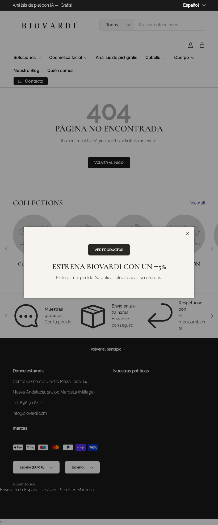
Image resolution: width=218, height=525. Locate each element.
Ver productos (109, 250)
